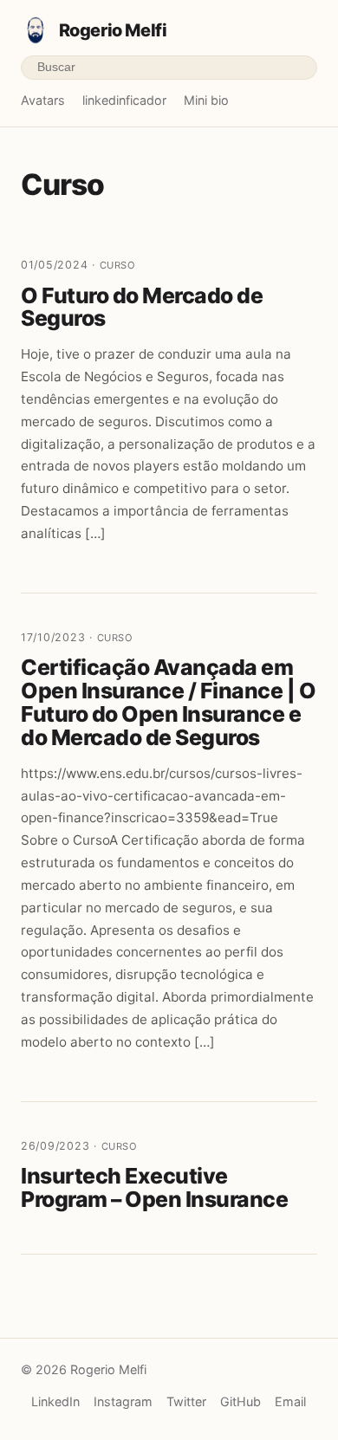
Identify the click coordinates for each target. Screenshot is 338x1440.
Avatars (43, 100)
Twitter (186, 1401)
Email (290, 1401)
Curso (118, 265)
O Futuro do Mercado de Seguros (142, 307)
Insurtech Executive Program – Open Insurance (154, 1187)
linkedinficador (124, 100)
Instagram (123, 1401)
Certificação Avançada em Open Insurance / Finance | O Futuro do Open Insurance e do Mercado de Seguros (168, 701)
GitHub (240, 1401)
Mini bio (206, 100)
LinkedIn (55, 1401)
